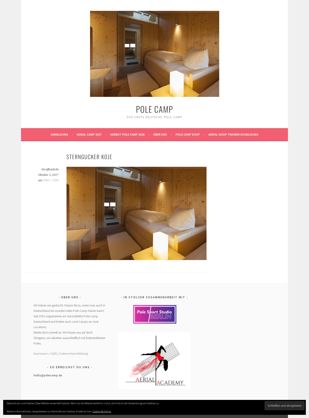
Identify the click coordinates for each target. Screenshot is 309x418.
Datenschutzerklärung (74, 353)
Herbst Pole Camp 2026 (127, 134)
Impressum (40, 353)
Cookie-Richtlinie (102, 411)
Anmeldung (59, 134)
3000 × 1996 (51, 180)
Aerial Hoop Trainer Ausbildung (233, 134)
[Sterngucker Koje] (137, 258)
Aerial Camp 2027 (89, 134)
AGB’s (53, 353)
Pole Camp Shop (188, 134)
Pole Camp (154, 109)
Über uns (160, 134)
